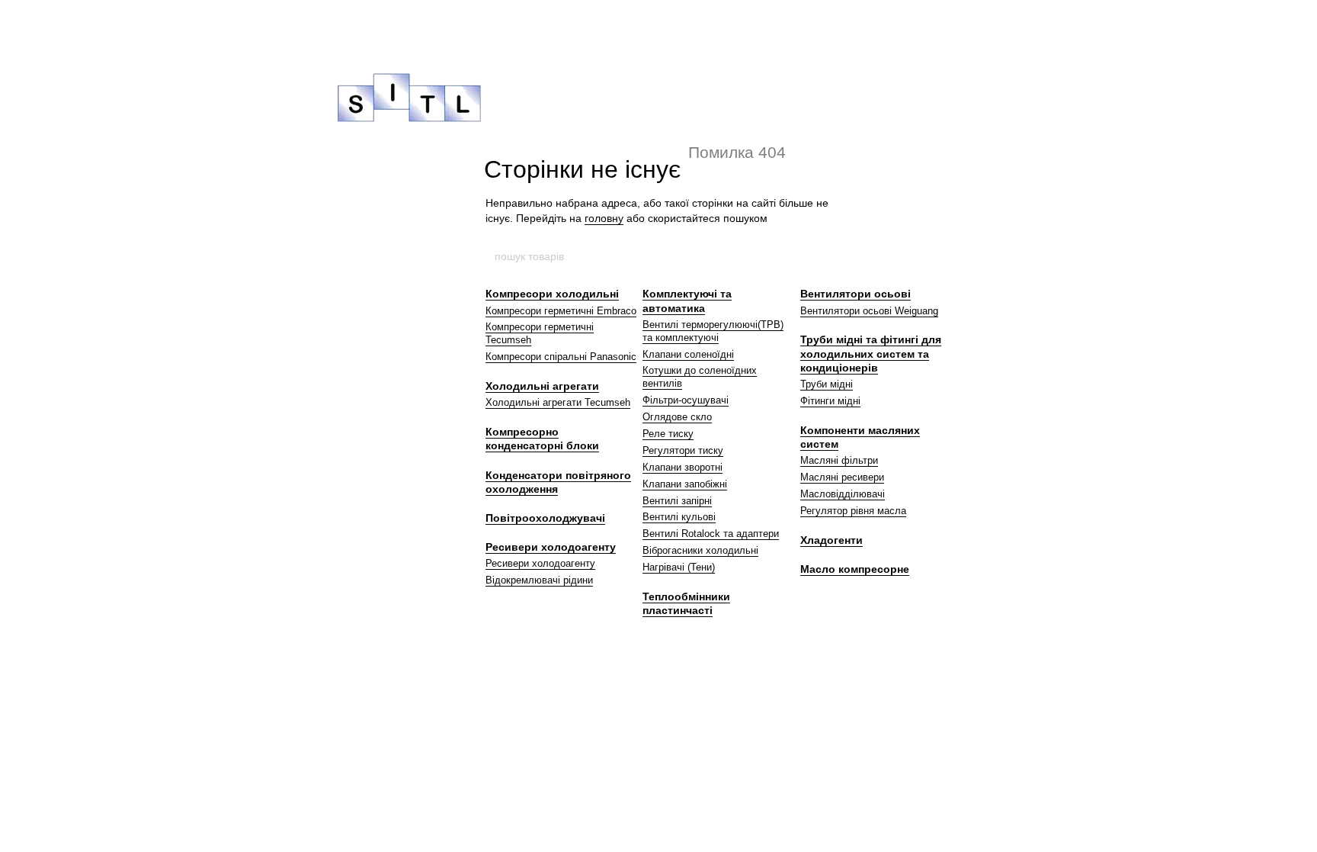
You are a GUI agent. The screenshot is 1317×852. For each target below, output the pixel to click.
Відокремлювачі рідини (539, 580)
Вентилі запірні (677, 500)
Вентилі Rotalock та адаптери (710, 533)
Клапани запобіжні (684, 484)
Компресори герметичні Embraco (560, 311)
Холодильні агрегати (542, 386)
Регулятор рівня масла (853, 510)
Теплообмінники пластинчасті (686, 603)
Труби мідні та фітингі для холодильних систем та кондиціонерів (870, 353)
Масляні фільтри (839, 460)
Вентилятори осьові (855, 294)
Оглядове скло (677, 417)
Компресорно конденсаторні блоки (542, 439)
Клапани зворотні (682, 467)
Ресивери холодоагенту (550, 547)
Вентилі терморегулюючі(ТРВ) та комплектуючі (712, 331)
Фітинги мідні (830, 401)
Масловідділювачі (842, 494)
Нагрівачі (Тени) (678, 567)
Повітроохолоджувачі (545, 518)
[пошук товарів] (824, 256)
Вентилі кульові (679, 516)
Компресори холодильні (552, 294)
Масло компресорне (854, 569)
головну (604, 218)
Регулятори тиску (682, 450)
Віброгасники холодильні (700, 550)
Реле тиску (668, 433)
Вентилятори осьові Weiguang (869, 311)
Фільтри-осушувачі (685, 400)
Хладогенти (831, 540)
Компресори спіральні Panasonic (560, 356)
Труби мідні (826, 384)
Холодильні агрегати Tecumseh (557, 402)
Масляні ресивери (842, 477)
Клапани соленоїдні (688, 354)
